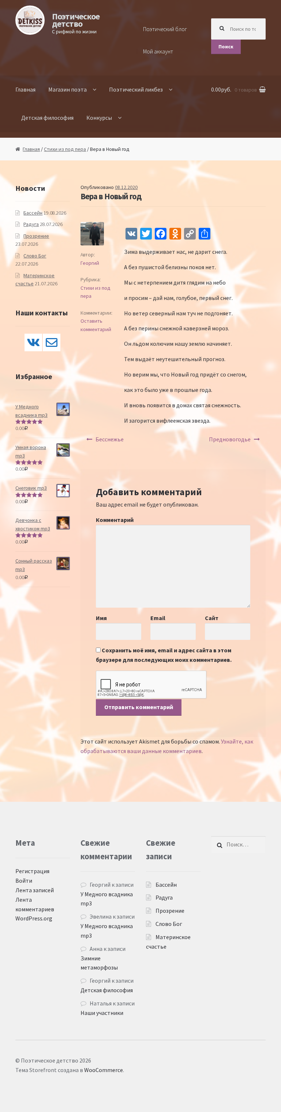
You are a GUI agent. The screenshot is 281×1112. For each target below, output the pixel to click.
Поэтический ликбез (136, 89)
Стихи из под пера (65, 149)
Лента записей (34, 890)
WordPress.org (33, 918)
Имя (101, 618)
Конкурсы (99, 117)
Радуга (31, 224)
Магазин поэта (67, 89)
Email (157, 618)
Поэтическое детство (76, 20)
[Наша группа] (33, 342)
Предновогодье (230, 439)
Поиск (225, 46)
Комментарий (115, 519)
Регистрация (32, 871)
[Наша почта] (51, 342)
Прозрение (36, 236)
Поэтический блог (165, 29)
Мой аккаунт (158, 51)
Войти (23, 880)
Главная (25, 89)
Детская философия (47, 117)
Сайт (211, 618)
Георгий (89, 263)
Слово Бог (34, 255)
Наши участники (101, 1012)
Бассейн (32, 213)
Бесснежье (109, 439)
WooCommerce (103, 1070)
